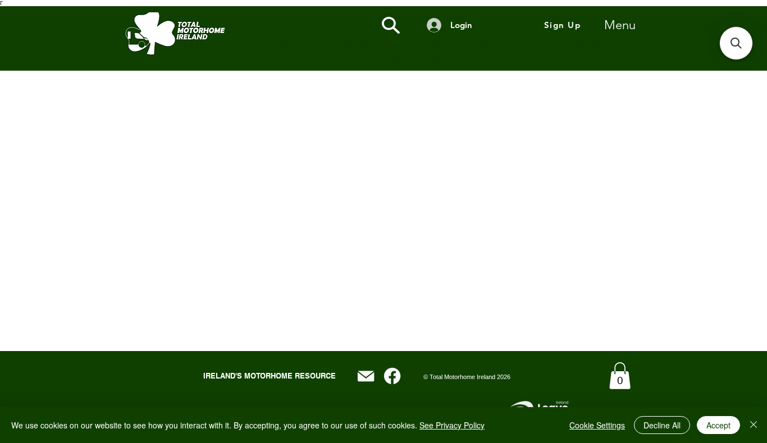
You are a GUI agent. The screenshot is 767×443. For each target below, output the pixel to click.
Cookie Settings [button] (597, 425)
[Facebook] (392, 376)
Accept (718, 425)
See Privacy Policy (452, 425)
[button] (736, 43)
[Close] (753, 425)
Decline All (662, 425)
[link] (620, 375)
